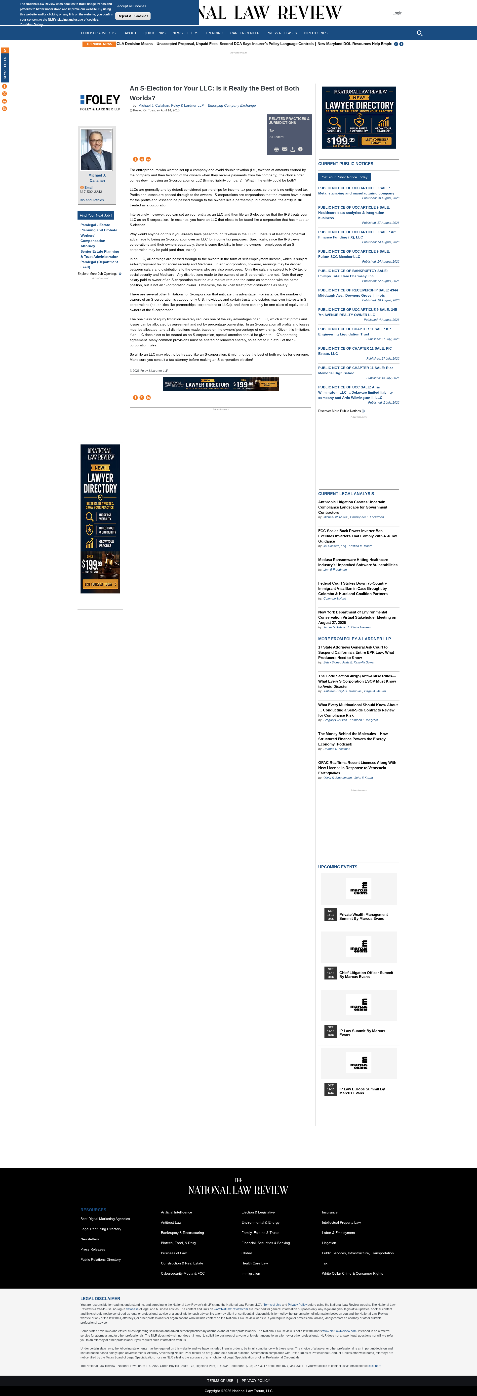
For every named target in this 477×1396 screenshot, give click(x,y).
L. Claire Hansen (359, 627)
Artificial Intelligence (176, 1212)
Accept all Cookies (131, 6)
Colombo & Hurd (334, 598)
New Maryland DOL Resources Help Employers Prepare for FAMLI (339, 44)
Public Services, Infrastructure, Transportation (358, 1253)
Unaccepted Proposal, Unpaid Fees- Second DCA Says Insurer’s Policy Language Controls (199, 44)
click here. (375, 1366)
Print (278, 149)
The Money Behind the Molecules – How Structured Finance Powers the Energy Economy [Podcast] (353, 739)
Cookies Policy (31, 25)
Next (402, 44)
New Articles (5, 68)
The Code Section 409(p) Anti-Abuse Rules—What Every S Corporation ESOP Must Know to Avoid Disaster (357, 681)
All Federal (277, 137)
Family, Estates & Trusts (260, 1233)
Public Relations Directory (100, 1259)
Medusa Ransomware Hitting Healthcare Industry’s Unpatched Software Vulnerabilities (358, 562)
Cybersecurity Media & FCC (183, 1273)
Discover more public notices (339, 411)
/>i (301, 149)
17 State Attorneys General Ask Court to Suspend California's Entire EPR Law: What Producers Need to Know (356, 652)
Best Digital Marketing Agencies (105, 1219)
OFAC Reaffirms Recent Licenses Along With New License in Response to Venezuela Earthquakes (357, 767)
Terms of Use (272, 1304)
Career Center (245, 33)
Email (88, 187)
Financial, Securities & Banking (265, 1243)
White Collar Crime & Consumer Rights (352, 1273)
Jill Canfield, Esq (334, 546)
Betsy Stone (331, 662)
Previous (396, 44)
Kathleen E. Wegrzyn (364, 720)
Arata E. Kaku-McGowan (358, 662)
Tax (272, 130)
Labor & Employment (338, 1233)
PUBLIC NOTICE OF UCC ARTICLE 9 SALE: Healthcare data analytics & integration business (354, 212)
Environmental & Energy (260, 1222)
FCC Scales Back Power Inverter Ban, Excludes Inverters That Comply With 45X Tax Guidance (357, 536)
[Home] (238, 13)
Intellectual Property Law (341, 1222)
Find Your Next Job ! (96, 215)
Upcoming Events (338, 867)
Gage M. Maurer (375, 691)
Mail (286, 149)
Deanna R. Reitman (336, 749)
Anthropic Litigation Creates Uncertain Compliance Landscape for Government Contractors (352, 507)
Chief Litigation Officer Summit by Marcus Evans (366, 975)
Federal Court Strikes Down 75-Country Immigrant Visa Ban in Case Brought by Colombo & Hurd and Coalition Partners (353, 588)
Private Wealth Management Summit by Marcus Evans (363, 917)
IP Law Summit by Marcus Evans (362, 1033)
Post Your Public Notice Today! (344, 177)
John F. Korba (364, 778)
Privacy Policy (297, 1304)
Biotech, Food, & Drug (178, 1243)
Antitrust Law (171, 1222)
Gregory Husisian (335, 720)
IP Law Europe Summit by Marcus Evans (362, 1091)
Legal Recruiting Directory (100, 1229)
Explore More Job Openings (98, 274)
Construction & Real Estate (182, 1263)
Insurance (330, 1212)
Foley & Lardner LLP (187, 105)
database (132, 1309)
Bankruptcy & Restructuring (182, 1233)
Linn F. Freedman (335, 569)
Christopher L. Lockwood (367, 517)
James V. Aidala (334, 627)
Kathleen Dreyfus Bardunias (342, 691)
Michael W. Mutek (335, 517)
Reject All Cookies (133, 16)
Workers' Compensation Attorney (92, 240)
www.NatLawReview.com (231, 1309)
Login (397, 13)
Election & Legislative (258, 1212)
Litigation (329, 1243)
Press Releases (92, 1249)
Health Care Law (254, 1263)
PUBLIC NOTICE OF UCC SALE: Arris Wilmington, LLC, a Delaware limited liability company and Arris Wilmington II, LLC (355, 392)
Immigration (250, 1273)
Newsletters (185, 33)
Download (294, 149)
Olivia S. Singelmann (337, 778)
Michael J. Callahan (97, 178)
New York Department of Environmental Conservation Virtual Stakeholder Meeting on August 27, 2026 (357, 617)
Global (246, 1253)
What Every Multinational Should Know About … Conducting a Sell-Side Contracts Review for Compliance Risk (358, 710)
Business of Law (174, 1253)
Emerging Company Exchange (232, 105)
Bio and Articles (92, 200)
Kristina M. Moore (360, 546)
